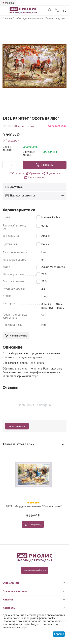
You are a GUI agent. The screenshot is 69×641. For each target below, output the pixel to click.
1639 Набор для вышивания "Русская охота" (34, 506)
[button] (51, 173)
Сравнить (34, 173)
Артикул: (54, 125)
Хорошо (59, 634)
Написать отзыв (24, 126)
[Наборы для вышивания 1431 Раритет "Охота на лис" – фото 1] (34, 66)
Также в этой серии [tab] (18, 444)
